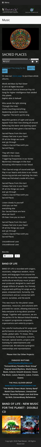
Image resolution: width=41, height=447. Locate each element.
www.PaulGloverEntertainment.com (20, 385)
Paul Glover (22, 441)
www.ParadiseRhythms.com (20, 363)
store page (17, 76)
